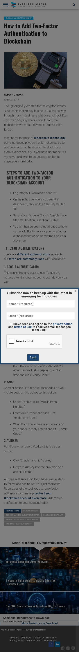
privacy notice (62, 324)
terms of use (23, 327)
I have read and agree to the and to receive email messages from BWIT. (40, 326)
